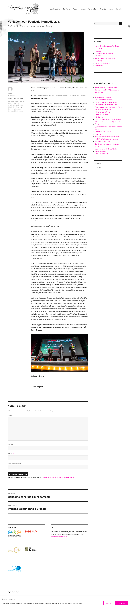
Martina (10, 93)
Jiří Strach (16, 105)
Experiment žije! (100, 151)
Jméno (11, 444)
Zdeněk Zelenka (18, 111)
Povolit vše (121, 603)
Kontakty (119, 9)
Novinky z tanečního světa (15, 98)
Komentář (12, 415)
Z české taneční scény (102, 63)
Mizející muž (99, 117)
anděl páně (11, 101)
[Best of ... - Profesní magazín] (14, 553)
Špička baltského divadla (103, 100)
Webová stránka (14, 463)
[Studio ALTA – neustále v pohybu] (31, 536)
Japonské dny (99, 95)
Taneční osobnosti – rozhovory (105, 58)
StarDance (66, 9)
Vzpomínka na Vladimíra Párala (105, 149)
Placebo (98, 134)
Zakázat (108, 603)
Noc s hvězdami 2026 (102, 141)
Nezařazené (99, 51)
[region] (65, 601)
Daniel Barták (11, 103)
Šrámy (97, 124)
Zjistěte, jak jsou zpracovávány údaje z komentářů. (59, 477)
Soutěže (103, 9)
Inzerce (111, 9)
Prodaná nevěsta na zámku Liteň (106, 105)
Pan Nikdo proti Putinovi (103, 132)
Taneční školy (93, 9)
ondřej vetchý (18, 107)
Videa (75, 9)
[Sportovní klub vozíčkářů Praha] (14, 570)
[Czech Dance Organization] (14, 536)
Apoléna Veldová (19, 101)
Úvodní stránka (55, 9)
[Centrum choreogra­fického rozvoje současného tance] (31, 553)
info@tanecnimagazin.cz (59, 537)
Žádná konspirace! (101, 154)
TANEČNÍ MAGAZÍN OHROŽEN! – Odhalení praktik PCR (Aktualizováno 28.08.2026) (107, 90)
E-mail (11, 454)
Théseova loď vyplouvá (103, 97)
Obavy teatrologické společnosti (106, 102)
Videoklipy (98, 61)
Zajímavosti (99, 66)
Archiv (83, 9)
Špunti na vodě (12, 109)
